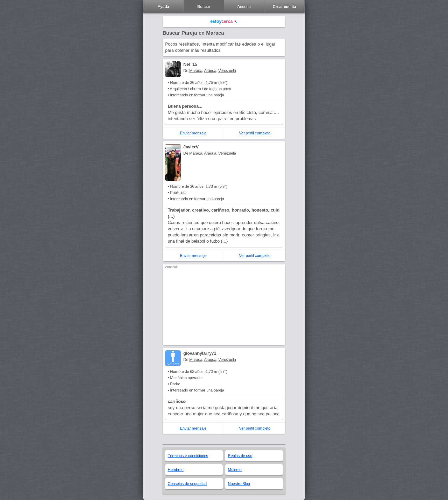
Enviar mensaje (193, 133)
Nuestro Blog (239, 483)
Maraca (195, 70)
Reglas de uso (240, 455)
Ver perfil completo (254, 133)
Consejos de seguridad (187, 483)
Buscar (203, 6)
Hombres (176, 469)
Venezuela (227, 70)
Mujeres (235, 469)
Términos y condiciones (188, 455)
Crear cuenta (284, 6)
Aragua (210, 70)
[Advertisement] (224, 306)
